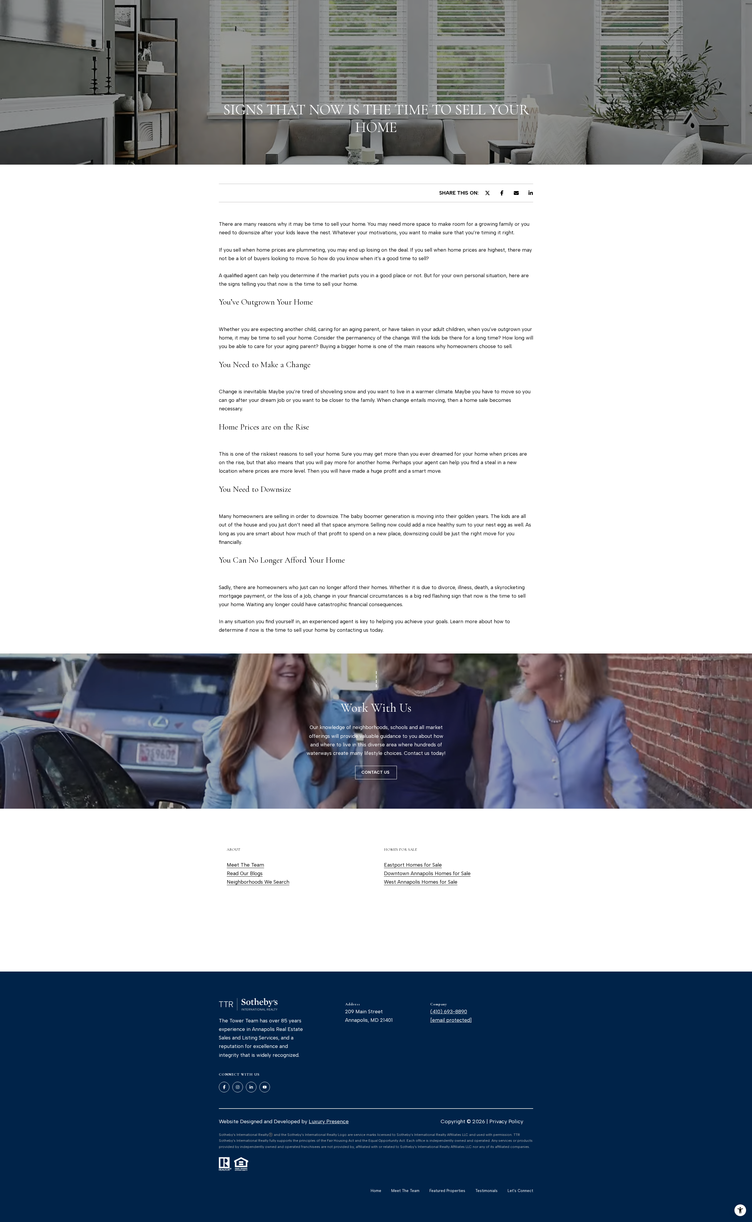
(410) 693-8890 (448, 1011)
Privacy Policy (506, 1121)
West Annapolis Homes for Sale (420, 882)
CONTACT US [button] (376, 772)
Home (376, 1190)
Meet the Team (405, 1190)
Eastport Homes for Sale (413, 865)
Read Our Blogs (245, 873)
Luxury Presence (329, 1121)
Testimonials (486, 1190)
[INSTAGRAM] (237, 1087)
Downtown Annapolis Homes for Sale (427, 873)
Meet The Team (245, 865)
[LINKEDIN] (251, 1087)
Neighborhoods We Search (258, 882)
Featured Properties (447, 1190)
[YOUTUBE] (264, 1087)
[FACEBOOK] (224, 1087)
